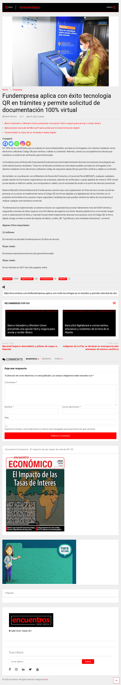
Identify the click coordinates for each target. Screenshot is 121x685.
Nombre (9, 407)
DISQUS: (59, 359)
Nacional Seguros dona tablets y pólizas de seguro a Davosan (29, 348)
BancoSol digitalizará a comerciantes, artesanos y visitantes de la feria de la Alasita (87, 329)
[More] (28, 143)
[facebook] (10, 669)
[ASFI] (39, 583)
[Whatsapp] (16, 143)
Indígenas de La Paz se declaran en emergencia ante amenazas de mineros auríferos (91, 348)
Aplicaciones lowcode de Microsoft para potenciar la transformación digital (42, 128)
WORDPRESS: (32, 359)
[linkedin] (23, 669)
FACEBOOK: (47, 359)
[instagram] (16, 669)
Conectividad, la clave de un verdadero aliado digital (30, 132)
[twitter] (30, 669)
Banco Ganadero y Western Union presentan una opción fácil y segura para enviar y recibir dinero (53, 123)
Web (7, 417)
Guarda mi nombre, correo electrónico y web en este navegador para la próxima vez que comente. (50, 429)
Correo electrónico (71, 407)
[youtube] (37, 669)
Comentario (11, 382)
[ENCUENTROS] (28, 10)
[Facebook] (5, 143)
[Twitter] (11, 143)
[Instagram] (22, 143)
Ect (46, 680)
